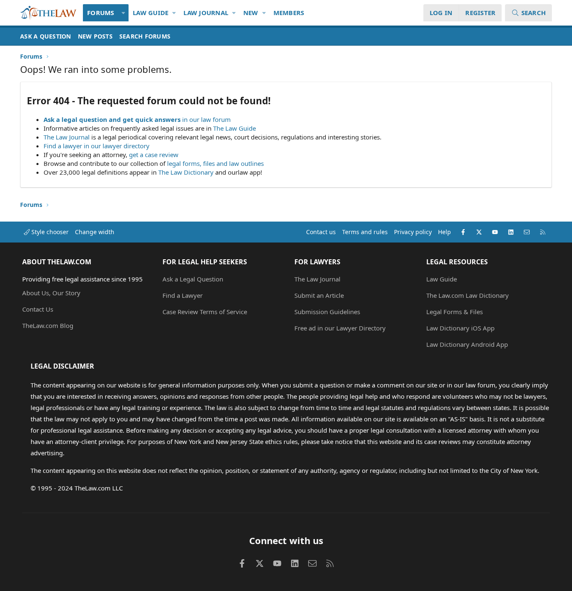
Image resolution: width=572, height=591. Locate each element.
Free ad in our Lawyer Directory (340, 328)
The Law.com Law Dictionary (467, 295)
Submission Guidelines (327, 311)
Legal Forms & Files (454, 311)
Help (444, 232)
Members (288, 12)
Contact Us (37, 309)
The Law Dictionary (186, 172)
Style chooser (49, 232)
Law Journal (205, 12)
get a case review (153, 154)
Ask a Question (45, 36)
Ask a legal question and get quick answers (112, 119)
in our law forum (206, 119)
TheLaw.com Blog (47, 325)
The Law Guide (234, 128)
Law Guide (150, 12)
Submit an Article (319, 295)
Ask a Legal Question (192, 279)
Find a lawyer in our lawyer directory (96, 146)
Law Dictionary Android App (467, 344)
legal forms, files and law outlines (215, 163)
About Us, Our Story (51, 293)
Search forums (144, 36)
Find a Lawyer (182, 295)
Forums (100, 12)
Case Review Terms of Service (204, 311)
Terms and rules (365, 232)
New (250, 12)
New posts (95, 36)
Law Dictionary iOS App (460, 328)
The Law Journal (67, 137)
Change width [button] (94, 232)
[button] (124, 12)
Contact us (321, 232)
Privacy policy (413, 232)
